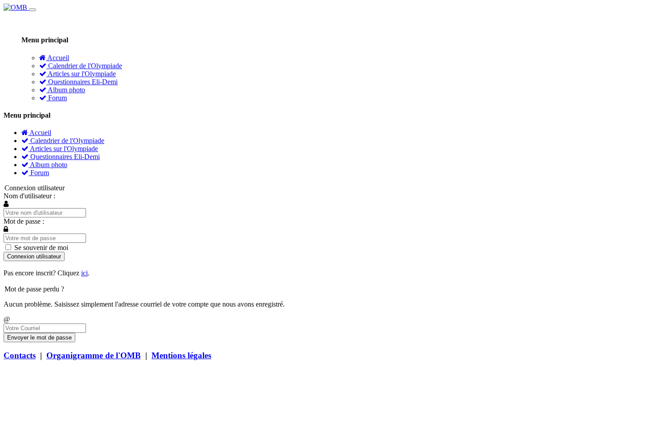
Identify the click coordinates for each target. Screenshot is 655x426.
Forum (56, 98)
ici (84, 273)
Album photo (65, 90)
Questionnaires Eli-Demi (82, 82)
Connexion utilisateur (34, 256)
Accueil (57, 57)
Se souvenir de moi (40, 247)
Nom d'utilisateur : (29, 196)
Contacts (20, 355)
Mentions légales (181, 355)
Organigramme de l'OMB (93, 355)
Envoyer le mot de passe (39, 337)
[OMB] (16, 7)
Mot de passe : (24, 221)
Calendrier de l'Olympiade (84, 66)
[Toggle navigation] (32, 9)
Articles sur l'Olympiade (81, 74)
